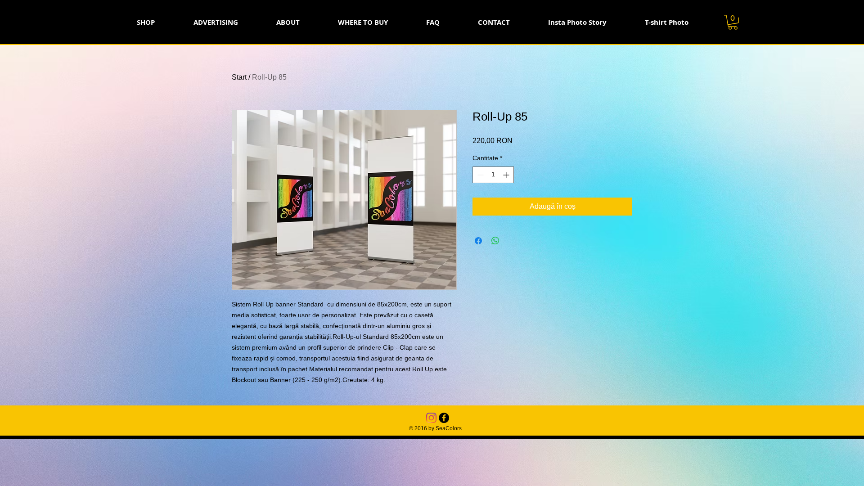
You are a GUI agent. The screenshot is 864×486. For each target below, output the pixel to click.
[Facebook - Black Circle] (444, 418)
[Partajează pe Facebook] (478, 240)
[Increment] (507, 175)
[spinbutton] (493, 175)
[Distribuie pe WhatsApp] (495, 240)
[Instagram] (431, 418)
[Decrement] (479, 175)
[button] (733, 22)
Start (239, 77)
